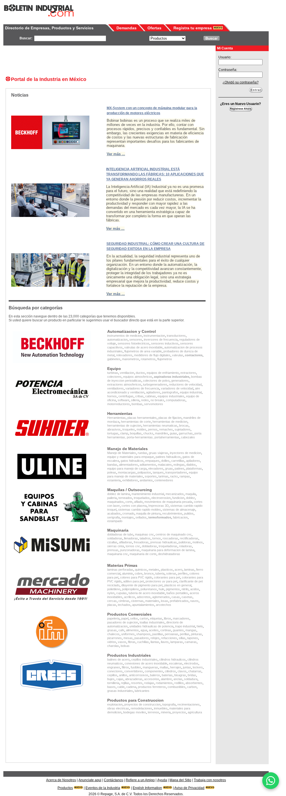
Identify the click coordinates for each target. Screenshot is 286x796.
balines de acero (118, 659)
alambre (166, 679)
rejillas (125, 683)
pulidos (189, 513)
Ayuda (162, 780)
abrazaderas (133, 679)
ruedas (142, 453)
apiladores (193, 460)
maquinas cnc (144, 534)
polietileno (113, 589)
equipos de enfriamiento (163, 372)
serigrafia (113, 517)
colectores (114, 376)
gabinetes (113, 359)
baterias (167, 675)
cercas (112, 601)
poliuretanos (148, 589)
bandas (112, 464)
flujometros (164, 359)
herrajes (175, 667)
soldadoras (114, 538)
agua (143, 630)
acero (178, 569)
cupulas (121, 593)
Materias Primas (122, 565)
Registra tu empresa (192, 28)
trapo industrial (185, 626)
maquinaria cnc (117, 554)
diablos (191, 464)
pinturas (196, 634)
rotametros (148, 359)
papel (124, 618)
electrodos (191, 663)
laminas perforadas (120, 569)
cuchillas (143, 642)
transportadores (176, 472)
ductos (140, 372)
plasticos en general (177, 585)
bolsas (125, 645)
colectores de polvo (156, 380)
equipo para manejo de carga (127, 468)
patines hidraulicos (168, 456)
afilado (138, 501)
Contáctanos (113, 780)
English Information (147, 788)
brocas (184, 425)
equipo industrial (191, 392)
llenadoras (131, 538)
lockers (198, 667)
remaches (166, 429)
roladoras (185, 546)
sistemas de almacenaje (179, 509)
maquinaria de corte (143, 554)
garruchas (186, 433)
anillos (123, 675)
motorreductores (118, 404)
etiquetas (156, 618)
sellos (134, 618)
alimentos (132, 630)
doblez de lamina (118, 494)
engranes (113, 667)
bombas (137, 404)
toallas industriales (152, 622)
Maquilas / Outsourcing (129, 489)
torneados (125, 497)
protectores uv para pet (161, 581)
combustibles (176, 687)
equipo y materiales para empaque (130, 456)
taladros (145, 538)
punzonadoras (130, 550)
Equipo (114, 368)
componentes (154, 671)
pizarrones (114, 638)
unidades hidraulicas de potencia (151, 626)
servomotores (153, 404)
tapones (192, 638)
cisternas (137, 601)
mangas (190, 630)
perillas (184, 634)
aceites (154, 630)
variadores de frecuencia (142, 388)
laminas (189, 569)
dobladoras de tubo (120, 534)
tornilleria (113, 683)
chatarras (194, 671)
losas (164, 601)
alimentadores (128, 464)
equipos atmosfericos (137, 376)
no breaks (157, 400)
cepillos (112, 675)
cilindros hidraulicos (172, 659)
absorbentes (193, 683)
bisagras (180, 675)
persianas (171, 634)
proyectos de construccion (142, 704)
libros (167, 618)
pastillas (157, 634)
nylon (111, 593)
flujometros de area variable (143, 351)
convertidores (133, 671)
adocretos (144, 597)
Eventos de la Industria (102, 788)
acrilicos (129, 597)
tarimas (163, 476)
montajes (127, 517)
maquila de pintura (148, 513)
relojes (155, 638)
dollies (165, 460)
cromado (128, 513)
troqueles (128, 429)
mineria (166, 712)
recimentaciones (188, 704)
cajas (119, 679)
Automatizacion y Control (131, 331)
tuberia (160, 573)
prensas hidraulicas (163, 542)
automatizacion (117, 339)
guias (173, 433)
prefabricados (179, 601)
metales (154, 569)
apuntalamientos (143, 604)
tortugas (112, 433)
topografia (169, 704)
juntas (187, 667)
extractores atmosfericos (124, 384)
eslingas (179, 464)
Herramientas (119, 413)
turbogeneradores (155, 384)
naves (194, 601)
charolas (113, 645)
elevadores (155, 468)
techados (124, 604)
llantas (155, 642)
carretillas (177, 460)
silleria (135, 400)
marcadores (181, 618)
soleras (171, 573)
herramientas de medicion (169, 421)
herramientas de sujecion (124, 425)
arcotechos (163, 604)
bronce (149, 573)
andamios (146, 480)
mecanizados (175, 494)
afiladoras (125, 542)
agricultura (195, 712)
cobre (138, 573)
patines (179, 468)
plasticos (167, 569)
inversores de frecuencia (161, 339)
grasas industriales (120, 690)
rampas (185, 476)
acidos (194, 589)
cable (121, 687)
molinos (197, 542)
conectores (115, 671)
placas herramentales (142, 417)
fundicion (178, 497)
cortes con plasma (134, 505)
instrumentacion (154, 335)
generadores (180, 380)
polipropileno (130, 589)
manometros (130, 359)
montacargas (127, 472)
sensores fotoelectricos (133, 343)
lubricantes (142, 690)
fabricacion (180, 517)
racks (174, 476)
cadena (131, 687)
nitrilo (185, 589)
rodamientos (164, 683)
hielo (200, 626)
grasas (112, 630)
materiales (152, 601)
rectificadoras (189, 538)
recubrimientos (172, 513)
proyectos (179, 712)
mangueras (150, 667)
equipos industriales (171, 396)
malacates (165, 464)
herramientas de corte (136, 421)
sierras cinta (115, 546)
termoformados (159, 517)
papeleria (113, 618)
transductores (176, 335)
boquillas (136, 433)
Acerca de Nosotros (61, 780)
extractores (188, 372)
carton (144, 618)
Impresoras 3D (158, 505)
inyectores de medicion (185, 453)
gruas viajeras (158, 453)
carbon (192, 687)
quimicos (141, 569)
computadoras (175, 400)
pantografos (170, 392)
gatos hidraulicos (132, 460)
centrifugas (126, 396)
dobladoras (149, 546)
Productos (65, 788)
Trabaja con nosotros (210, 780)
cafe (121, 630)
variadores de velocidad (177, 388)
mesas (128, 638)
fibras (131, 642)
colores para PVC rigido (136, 577)
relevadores (124, 355)
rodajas (149, 683)
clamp (124, 433)
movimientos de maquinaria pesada (168, 501)
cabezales (188, 437)
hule (161, 589)
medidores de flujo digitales (152, 355)
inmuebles (161, 708)
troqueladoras (168, 546)
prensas (112, 550)
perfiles (183, 573)
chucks (148, 433)
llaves (165, 642)
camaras (191, 642)
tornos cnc (133, 546)
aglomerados (161, 597)
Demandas (126, 28)
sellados (141, 517)
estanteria (114, 480)
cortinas (165, 630)
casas (175, 597)
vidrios (111, 642)
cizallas (112, 542)
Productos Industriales (129, 655)
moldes (141, 429)
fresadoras (141, 542)
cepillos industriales (144, 659)
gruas (169, 468)
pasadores (141, 638)
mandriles (161, 433)
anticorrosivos (138, 675)
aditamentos (148, 464)
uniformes (128, 634)
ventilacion (127, 372)
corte (128, 501)
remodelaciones (141, 708)
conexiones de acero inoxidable (146, 663)
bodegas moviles (134, 712)
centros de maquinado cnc (174, 534)
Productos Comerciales (129, 614)
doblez (190, 497)
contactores (193, 355)
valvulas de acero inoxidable (143, 347)
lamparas (176, 642)
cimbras (123, 601)
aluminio (127, 573)
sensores (135, 339)
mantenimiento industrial (148, 494)
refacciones (169, 638)
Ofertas (154, 28)
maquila (190, 494)
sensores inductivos (164, 343)
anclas (177, 679)
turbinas (112, 372)
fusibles (136, 667)
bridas (192, 675)
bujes (111, 679)
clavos (182, 671)
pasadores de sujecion (122, 622)
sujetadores (182, 429)
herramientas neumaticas (160, 425)
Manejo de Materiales (127, 448)
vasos (122, 642)
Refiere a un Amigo (140, 780)
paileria (112, 497)
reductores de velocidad (185, 384)
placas (111, 604)
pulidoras (184, 542)
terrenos (153, 712)
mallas (164, 667)
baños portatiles (177, 593)
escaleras (175, 663)
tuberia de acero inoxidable (146, 593)
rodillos (179, 683)
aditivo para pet (133, 581)
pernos (153, 429)
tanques (158, 472)
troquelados (142, 497)
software (123, 400)
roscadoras (170, 538)
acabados (114, 513)
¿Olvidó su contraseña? (241, 82)
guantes (178, 630)
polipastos (144, 472)
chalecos (113, 634)
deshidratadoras (169, 554)
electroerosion (161, 497)
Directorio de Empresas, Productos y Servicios (49, 28)
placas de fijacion (170, 417)
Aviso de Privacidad (189, 788)
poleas (111, 472)
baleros (155, 675)
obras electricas (118, 708)
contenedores (163, 480)
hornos (112, 396)
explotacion (115, 704)
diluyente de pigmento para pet (142, 585)
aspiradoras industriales (171, 376)
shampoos (143, 634)
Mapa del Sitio (180, 780)
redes (145, 400)
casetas (187, 597)
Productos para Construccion (135, 700)
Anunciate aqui (89, 780)
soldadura (190, 679)
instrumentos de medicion (124, 335)
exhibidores (130, 480)
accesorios (151, 679)
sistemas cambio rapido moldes (139, 509)
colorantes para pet (167, 577)
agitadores (153, 392)
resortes (136, 683)
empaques (152, 460)
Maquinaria (117, 530)
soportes (151, 476)
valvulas (177, 355)
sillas (182, 638)
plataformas (194, 468)
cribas (139, 396)
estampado (114, 521)
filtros (125, 667)
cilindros (170, 671)
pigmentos (173, 589)
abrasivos (114, 429)
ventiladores (115, 388)
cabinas (150, 396)
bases (111, 687)
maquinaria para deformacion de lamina (167, 550)
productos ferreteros (152, 687)
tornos (156, 538)
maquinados (115, 501)
